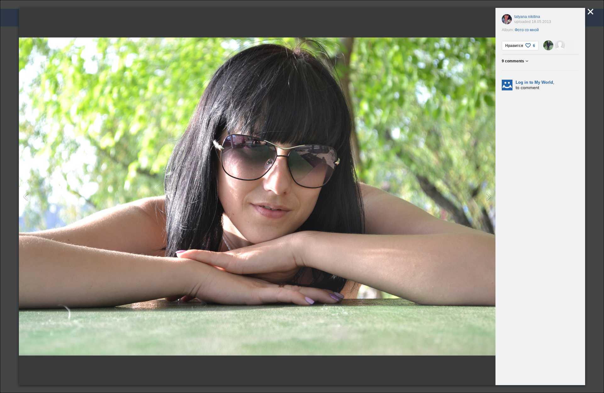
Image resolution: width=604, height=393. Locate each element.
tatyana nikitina (527, 16)
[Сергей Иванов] (548, 45)
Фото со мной (527, 30)
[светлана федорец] (560, 45)
